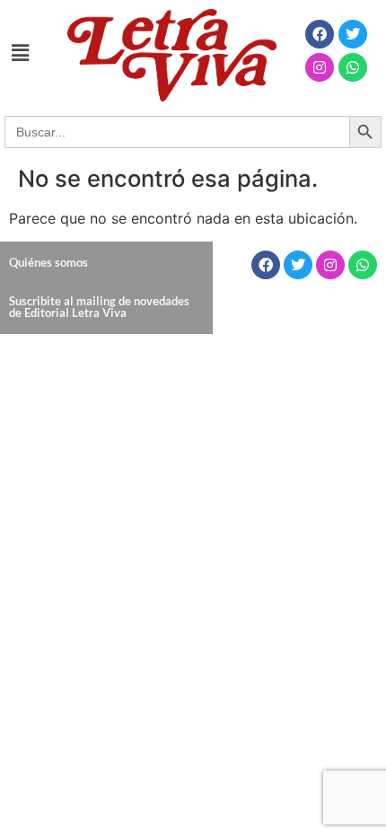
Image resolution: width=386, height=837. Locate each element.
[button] (19, 52)
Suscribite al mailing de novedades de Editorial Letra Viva (99, 307)
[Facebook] (319, 34)
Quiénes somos (48, 262)
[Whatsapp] (352, 67)
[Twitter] (352, 34)
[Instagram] (319, 67)
